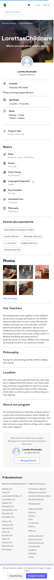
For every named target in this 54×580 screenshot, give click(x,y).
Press (30, 519)
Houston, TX (7, 542)
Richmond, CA (8, 506)
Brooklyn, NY (7, 535)
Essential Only (16, 576)
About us (32, 512)
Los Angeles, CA (8, 499)
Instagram (32, 553)
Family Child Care (12, 236)
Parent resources (35, 539)
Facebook (32, 550)
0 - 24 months (10, 243)
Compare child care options (39, 496)
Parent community (35, 536)
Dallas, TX (6, 539)
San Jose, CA (7, 513)
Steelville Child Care (9, 23)
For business (33, 523)
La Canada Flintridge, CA (12, 496)
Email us (31, 526)
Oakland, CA (7, 503)
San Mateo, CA (8, 517)
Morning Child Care (12, 250)
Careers (31, 516)
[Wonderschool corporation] (27, 477)
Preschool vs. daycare (37, 489)
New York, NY (7, 528)
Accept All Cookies (37, 576)
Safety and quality (35, 509)
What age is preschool (37, 492)
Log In (37, 5)
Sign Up (46, 5)
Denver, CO (6, 521)
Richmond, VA (7, 546)
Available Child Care (29, 243)
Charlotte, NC (7, 525)
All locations (7, 549)
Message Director (28, 460)
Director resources (36, 543)
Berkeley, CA (7, 489)
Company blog (34, 546)
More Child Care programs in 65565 (19, 230)
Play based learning (36, 499)
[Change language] (30, 5)
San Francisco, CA (9, 510)
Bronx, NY (6, 532)
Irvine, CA (6, 492)
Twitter (31, 557)
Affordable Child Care (32, 236)
